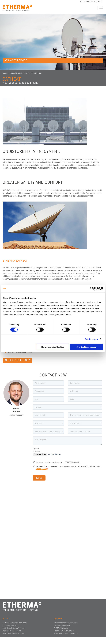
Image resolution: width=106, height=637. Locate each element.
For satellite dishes (35, 73)
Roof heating (21, 73)
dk (95, 2)
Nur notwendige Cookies (52, 347)
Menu (101, 8)
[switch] (40, 330)
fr (92, 2)
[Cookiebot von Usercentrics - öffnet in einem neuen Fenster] (91, 289)
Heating (12, 73)
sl (102, 2)
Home (5, 73)
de (81, 2)
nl (85, 2)
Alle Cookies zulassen (86, 347)
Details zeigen (91, 339)
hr (99, 2)
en (88, 2)
